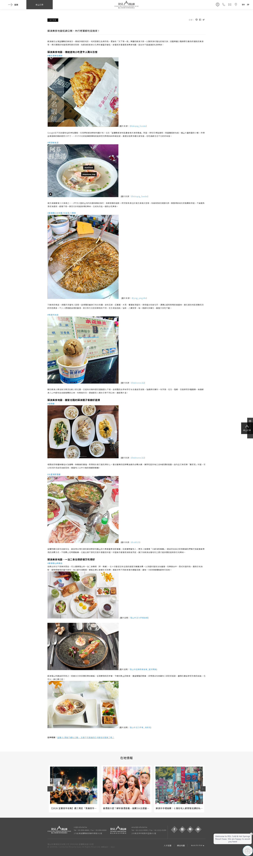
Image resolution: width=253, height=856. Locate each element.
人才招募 (168, 845)
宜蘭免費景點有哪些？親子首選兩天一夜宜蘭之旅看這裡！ (185, 808)
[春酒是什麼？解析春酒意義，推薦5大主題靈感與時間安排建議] (74, 785)
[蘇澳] (60, 830)
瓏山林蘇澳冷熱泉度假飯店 (126, 4)
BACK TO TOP (196, 845)
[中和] (120, 830)
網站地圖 (181, 845)
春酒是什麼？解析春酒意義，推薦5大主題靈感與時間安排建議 (81, 808)
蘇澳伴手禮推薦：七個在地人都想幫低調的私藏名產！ (130, 808)
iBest (113, 847)
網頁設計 (104, 847)
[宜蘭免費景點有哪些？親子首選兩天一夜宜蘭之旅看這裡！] (179, 785)
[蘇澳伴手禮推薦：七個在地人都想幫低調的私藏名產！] (126, 785)
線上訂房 (247, 430)
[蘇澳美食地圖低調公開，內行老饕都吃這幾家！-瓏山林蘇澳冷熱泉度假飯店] (204, 20)
